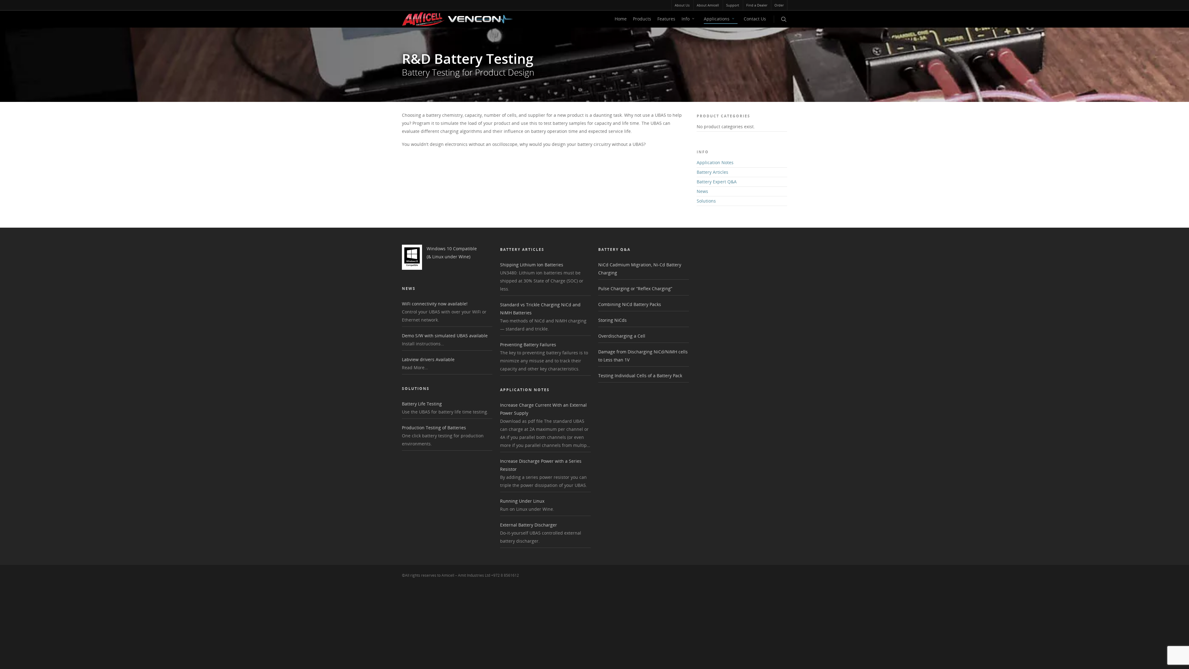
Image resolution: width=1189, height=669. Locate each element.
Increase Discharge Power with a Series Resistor (540, 465)
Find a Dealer (756, 5)
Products (642, 19)
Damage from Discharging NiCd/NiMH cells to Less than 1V (643, 356)
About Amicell (708, 5)
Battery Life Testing (422, 404)
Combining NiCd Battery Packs (629, 304)
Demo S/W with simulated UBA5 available (445, 336)
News (702, 191)
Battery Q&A (614, 249)
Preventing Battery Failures (528, 345)
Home (621, 19)
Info (686, 19)
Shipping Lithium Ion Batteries (531, 265)
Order (779, 5)
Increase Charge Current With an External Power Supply (543, 409)
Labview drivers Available (428, 359)
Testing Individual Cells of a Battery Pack (640, 375)
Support (732, 5)
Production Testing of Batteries (434, 428)
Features (666, 19)
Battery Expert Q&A (717, 182)
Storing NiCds (612, 320)
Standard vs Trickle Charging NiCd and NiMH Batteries (540, 309)
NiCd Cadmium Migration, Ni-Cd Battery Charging (639, 269)
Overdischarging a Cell (621, 336)
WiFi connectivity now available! (435, 304)
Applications (717, 19)
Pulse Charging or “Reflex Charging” (635, 288)
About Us (682, 5)
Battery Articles (712, 172)
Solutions (706, 201)
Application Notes (715, 162)
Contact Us (755, 19)
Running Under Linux (522, 501)
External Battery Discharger (528, 525)
